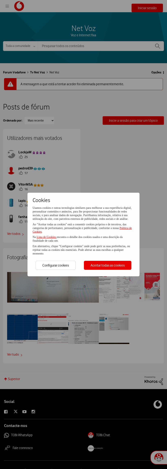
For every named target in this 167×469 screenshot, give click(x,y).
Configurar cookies (55, 265)
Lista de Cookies (47, 237)
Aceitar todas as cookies (108, 265)
